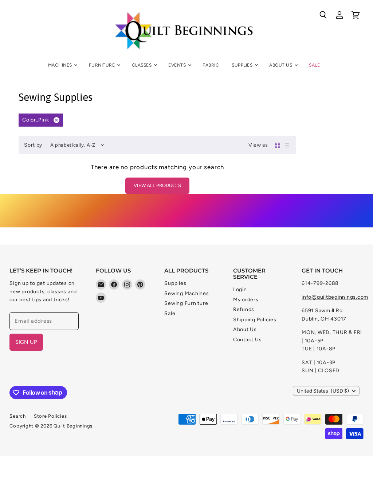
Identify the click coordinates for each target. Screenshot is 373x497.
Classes (142, 65)
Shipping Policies (254, 320)
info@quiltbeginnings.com (335, 297)
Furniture (102, 65)
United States (323, 391)
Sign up (26, 342)
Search (17, 416)
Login (240, 289)
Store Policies (50, 416)
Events (177, 65)
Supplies (243, 65)
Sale (314, 65)
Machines (60, 65)
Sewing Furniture (186, 303)
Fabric (211, 65)
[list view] (287, 145)
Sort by (33, 145)
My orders (246, 300)
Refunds (243, 309)
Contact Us (247, 340)
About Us (281, 65)
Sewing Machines (186, 293)
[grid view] (277, 145)
